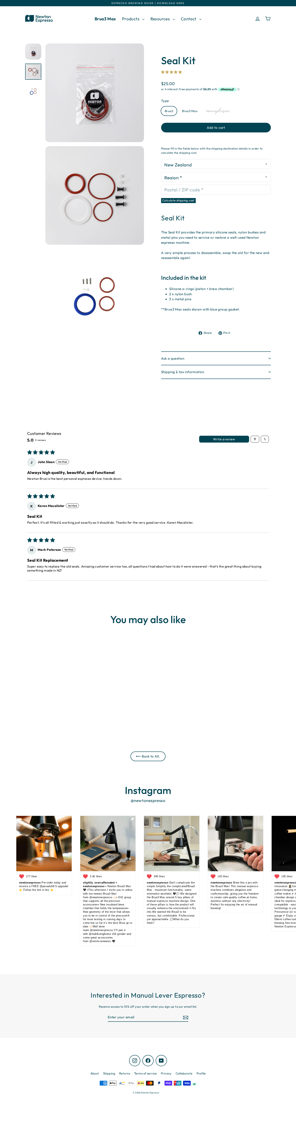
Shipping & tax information (182, 372)
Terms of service (145, 1073)
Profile (201, 1073)
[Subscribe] (185, 1017)
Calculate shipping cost (178, 200)
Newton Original (217, 111)
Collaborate (184, 1073)
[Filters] (255, 439)
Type (165, 101)
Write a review (224, 439)
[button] (171, 72)
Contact (189, 18)
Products (131, 18)
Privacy (166, 1073)
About (94, 1073)
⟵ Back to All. (148, 756)
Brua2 (169, 111)
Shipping (109, 1073)
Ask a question (172, 358)
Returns (124, 1073)
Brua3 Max (105, 18)
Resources (160, 18)
